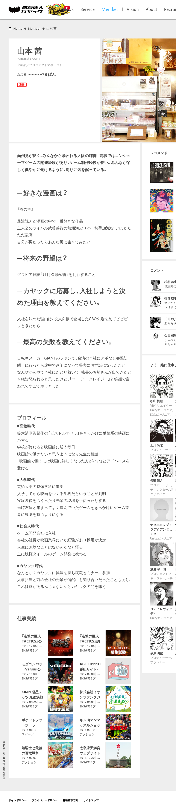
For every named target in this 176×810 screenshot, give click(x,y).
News (68, 10)
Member (34, 28)
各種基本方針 (70, 800)
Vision (133, 10)
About (151, 10)
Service (87, 10)
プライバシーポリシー (45, 800)
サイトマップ (91, 800)
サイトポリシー (18, 800)
